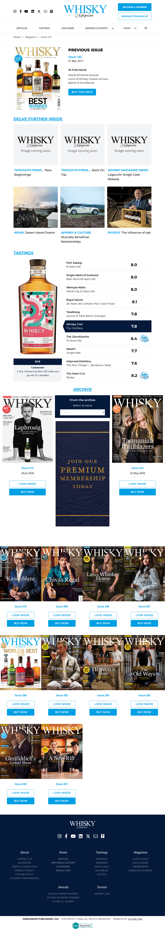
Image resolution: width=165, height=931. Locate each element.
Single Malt (101, 866)
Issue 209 (62, 606)
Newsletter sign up (134, 16)
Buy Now (27, 491)
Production (63, 870)
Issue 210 (21, 606)
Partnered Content (63, 862)
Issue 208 (103, 606)
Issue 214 (27, 468)
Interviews (63, 866)
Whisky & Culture (76, 232)
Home (17, 37)
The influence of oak (136, 232)
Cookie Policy (24, 874)
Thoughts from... (29, 170)
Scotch (102, 874)
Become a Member (135, 7)
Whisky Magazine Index (128, 170)
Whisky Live (102, 893)
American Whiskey (141, 870)
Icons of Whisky (63, 901)
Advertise (24, 862)
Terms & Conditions (24, 866)
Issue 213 (137, 468)
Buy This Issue (82, 92)
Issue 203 (144, 695)
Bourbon (102, 870)
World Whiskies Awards (63, 897)
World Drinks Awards (63, 893)
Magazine (68, 28)
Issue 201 (62, 784)
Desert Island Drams (40, 232)
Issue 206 (21, 695)
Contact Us (24, 858)
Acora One (135, 918)
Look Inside (27, 483)
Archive (82, 389)
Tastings (44, 28)
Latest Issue (140, 858)
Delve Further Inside (38, 119)
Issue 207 (144, 606)
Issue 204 (103, 695)
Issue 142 (75, 57)
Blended (102, 862)
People (114, 232)
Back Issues (140, 862)
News (19, 232)
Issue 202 (21, 784)
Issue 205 (62, 695)
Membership (141, 866)
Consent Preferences (24, 878)
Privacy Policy (24, 870)
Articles (21, 28)
